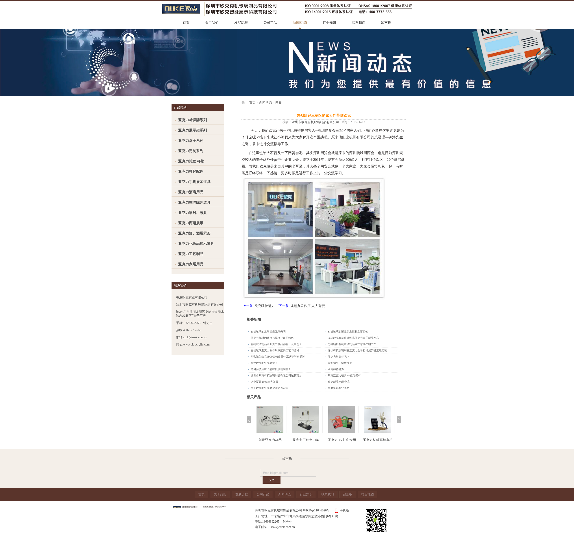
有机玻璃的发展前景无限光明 (268, 331)
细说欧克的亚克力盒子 (264, 363)
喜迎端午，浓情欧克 (340, 363)
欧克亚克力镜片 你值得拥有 (344, 375)
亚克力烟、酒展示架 (194, 233)
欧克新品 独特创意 (339, 381)
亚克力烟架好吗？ (338, 356)
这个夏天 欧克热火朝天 (264, 381)
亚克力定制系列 (190, 151)
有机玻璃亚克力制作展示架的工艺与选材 (275, 350)
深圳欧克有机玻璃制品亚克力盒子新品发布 (353, 337)
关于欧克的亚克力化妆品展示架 (269, 388)
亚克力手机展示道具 (194, 182)
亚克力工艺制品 (190, 254)
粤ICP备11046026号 (316, 510)
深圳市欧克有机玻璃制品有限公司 (315, 122)
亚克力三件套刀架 (305, 440)
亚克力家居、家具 (192, 213)
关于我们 (212, 22)
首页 (186, 22)
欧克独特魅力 (264, 306)
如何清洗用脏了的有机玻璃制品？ (271, 369)
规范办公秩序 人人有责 (307, 306)
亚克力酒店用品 (190, 192)
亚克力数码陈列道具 (194, 202)
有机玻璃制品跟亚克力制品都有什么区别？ (276, 344)
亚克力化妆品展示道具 (196, 243)
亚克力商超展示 (190, 223)
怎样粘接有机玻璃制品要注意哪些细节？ (352, 344)
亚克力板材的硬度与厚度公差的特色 (272, 337)
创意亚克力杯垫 (270, 440)
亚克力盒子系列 (190, 140)
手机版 (344, 510)
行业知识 (329, 22)
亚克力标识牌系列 (192, 120)
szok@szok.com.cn (283, 527)
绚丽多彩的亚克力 (338, 388)
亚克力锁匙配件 (190, 171)
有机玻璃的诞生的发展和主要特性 (348, 331)
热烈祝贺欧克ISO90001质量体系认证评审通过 (278, 356)
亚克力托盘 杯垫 (191, 161)
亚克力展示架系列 (192, 130)
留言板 (386, 22)
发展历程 (241, 22)
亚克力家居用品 (190, 264)
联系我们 (358, 22)
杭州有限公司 (360, 137)
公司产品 (270, 22)
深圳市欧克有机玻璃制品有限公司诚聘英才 (276, 375)
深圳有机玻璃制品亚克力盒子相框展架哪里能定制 (357, 350)
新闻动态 (300, 22)
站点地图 (367, 494)
